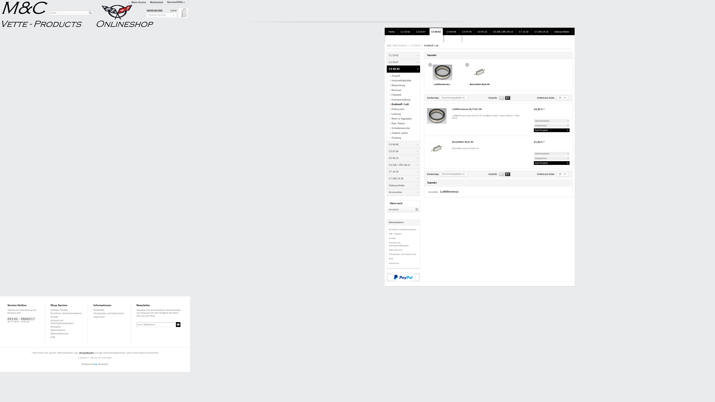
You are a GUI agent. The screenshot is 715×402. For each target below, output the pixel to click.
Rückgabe (55, 327)
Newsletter (98, 310)
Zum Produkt (541, 130)
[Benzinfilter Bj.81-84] (479, 72)
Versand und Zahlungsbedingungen (399, 244)
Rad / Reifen (398, 123)
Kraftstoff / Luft (400, 104)
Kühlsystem (398, 109)
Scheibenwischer (401, 128)
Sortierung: (433, 98)
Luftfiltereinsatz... (442, 84)
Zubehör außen (400, 133)
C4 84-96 (393, 144)
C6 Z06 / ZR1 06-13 (399, 165)
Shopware (103, 364)
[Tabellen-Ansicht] (501, 98)
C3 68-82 (416, 45)
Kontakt (392, 238)
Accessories (395, 192)
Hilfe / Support (395, 234)
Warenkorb (183, 13)
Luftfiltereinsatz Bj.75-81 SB (467, 109)
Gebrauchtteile (396, 185)
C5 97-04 (393, 151)
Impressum (394, 263)
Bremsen (396, 90)
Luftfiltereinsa (449, 191)
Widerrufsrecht (395, 250)
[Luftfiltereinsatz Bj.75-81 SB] (442, 72)
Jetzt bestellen (542, 121)
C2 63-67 (393, 62)
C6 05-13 (393, 158)
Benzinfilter (434, 192)
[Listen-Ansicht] (507, 98)
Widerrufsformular (59, 333)
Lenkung (396, 114)
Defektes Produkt (59, 310)
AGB (391, 259)
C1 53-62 (393, 55)
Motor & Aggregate (402, 118)
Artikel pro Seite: (546, 98)
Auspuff (396, 75)
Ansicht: (492, 98)
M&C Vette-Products (397, 45)
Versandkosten (86, 353)
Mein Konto (138, 2)
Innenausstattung (401, 99)
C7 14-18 (393, 171)
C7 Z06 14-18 (396, 178)
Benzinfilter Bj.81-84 (480, 84)
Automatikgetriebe (401, 80)
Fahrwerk (396, 94)
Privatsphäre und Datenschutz (402, 254)
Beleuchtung (398, 85)
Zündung (396, 137)
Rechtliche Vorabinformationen (402, 229)
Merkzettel (156, 2)
